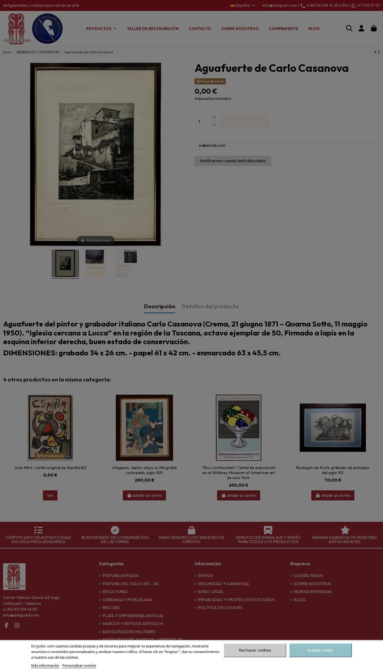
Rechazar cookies (255, 650)
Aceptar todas (320, 650)
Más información (45, 665)
